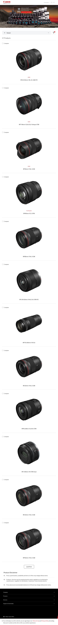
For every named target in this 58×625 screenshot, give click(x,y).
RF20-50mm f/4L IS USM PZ (29, 80)
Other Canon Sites (9, 616)
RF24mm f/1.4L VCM (29, 515)
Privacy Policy (45, 621)
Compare (6, 43)
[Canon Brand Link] (6, 2)
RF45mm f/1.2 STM (29, 213)
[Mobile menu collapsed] (54, 2)
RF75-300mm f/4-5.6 (29, 343)
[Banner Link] (29, 16)
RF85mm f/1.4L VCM (29, 256)
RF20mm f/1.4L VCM (29, 386)
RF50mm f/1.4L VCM (29, 558)
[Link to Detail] (29, 62)
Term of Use (36, 621)
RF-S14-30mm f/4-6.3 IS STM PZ (29, 299)
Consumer (46, 2)
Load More (29, 566)
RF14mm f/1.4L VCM (29, 169)
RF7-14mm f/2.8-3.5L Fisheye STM (29, 124)
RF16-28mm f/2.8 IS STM (29, 429)
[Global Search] (51, 2)
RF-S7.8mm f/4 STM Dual (29, 472)
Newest (8, 33)
